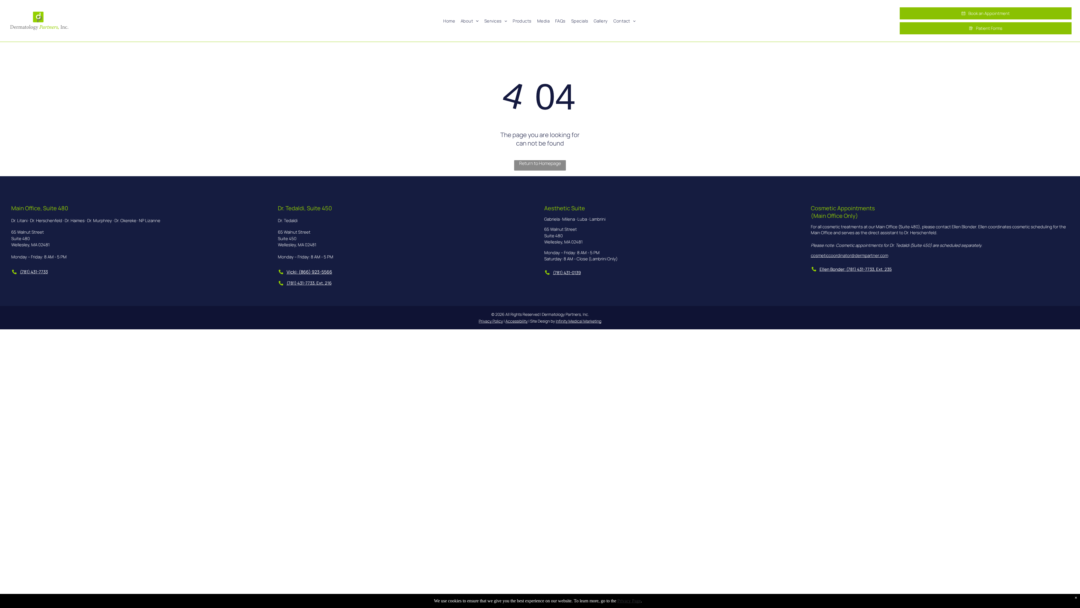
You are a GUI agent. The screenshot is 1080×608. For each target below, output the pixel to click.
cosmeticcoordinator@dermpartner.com (849, 255)
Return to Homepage (540, 163)
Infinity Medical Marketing (578, 321)
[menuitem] (449, 21)
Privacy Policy (491, 321)
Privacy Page (629, 600)
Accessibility (516, 321)
